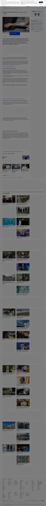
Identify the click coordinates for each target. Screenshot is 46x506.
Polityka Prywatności (2, 5)
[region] (23, 3)
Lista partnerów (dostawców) (23, 4)
